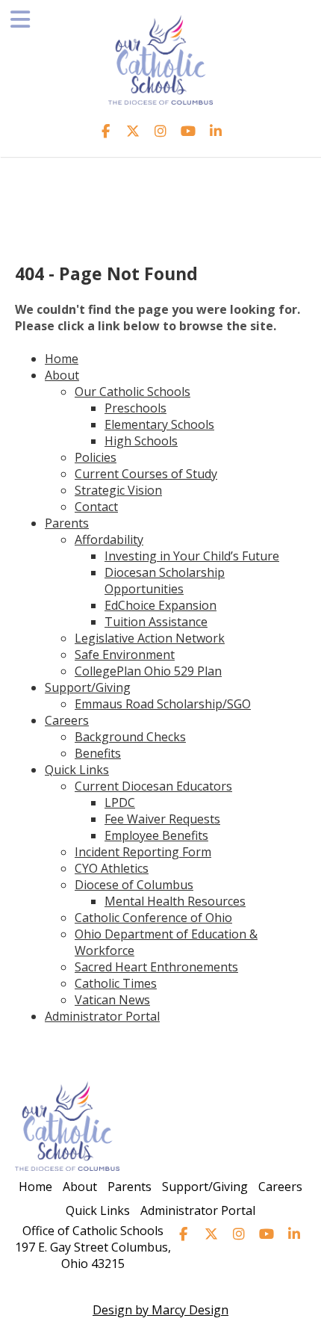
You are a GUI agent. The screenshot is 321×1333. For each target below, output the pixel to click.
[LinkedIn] (216, 131)
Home (61, 358)
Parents (67, 523)
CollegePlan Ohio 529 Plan (148, 671)
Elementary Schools (159, 424)
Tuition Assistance (156, 621)
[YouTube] (188, 131)
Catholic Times (116, 983)
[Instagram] (161, 131)
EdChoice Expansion (160, 605)
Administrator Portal (102, 1016)
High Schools (141, 441)
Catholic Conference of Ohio (153, 917)
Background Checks (130, 737)
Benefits (98, 753)
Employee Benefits (156, 835)
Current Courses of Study (146, 474)
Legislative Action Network (150, 638)
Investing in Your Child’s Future (192, 556)
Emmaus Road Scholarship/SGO (163, 704)
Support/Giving (88, 687)
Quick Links (77, 769)
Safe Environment (125, 654)
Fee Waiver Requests (162, 819)
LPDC (120, 802)
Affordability (109, 539)
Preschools (135, 408)
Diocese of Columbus (134, 884)
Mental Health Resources (175, 901)
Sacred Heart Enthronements (156, 967)
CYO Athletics (112, 868)
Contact (96, 506)
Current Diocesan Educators (153, 786)
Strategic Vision (118, 490)
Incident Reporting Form (143, 852)
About (62, 375)
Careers (67, 720)
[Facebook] (105, 131)
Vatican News (112, 1000)
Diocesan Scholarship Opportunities (165, 580)
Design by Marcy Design (160, 1310)
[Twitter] (133, 131)
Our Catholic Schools (132, 391)
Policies (95, 457)
